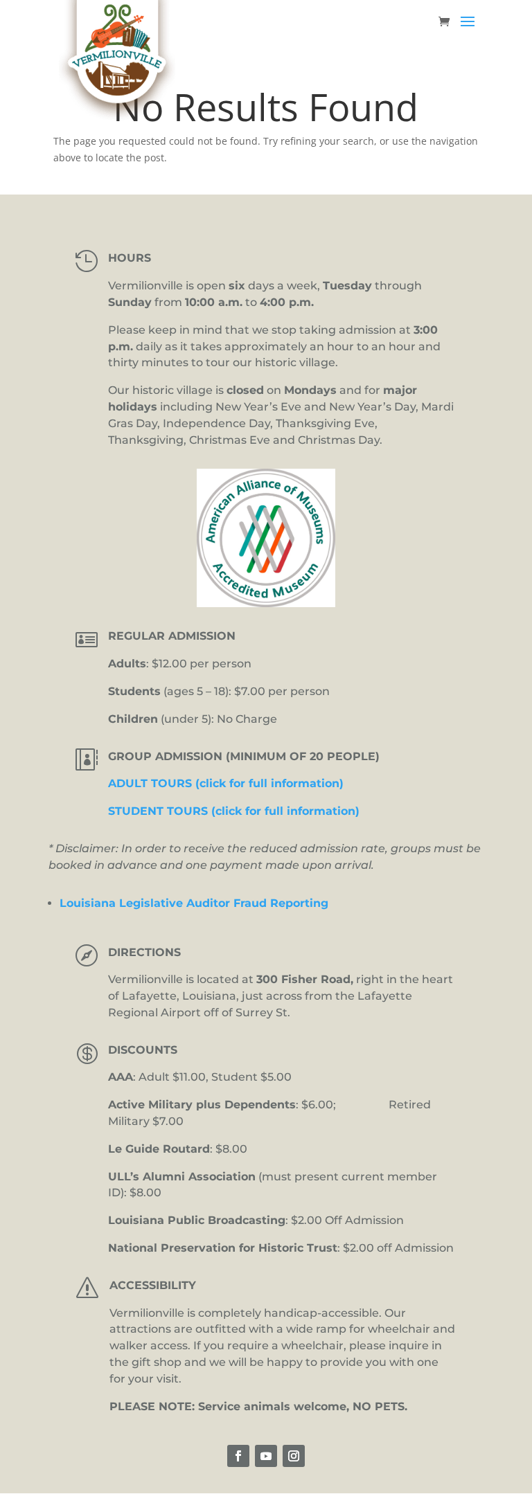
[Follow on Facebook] (238, 1456)
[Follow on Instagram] (294, 1456)
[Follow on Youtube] (266, 1456)
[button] (467, 30)
